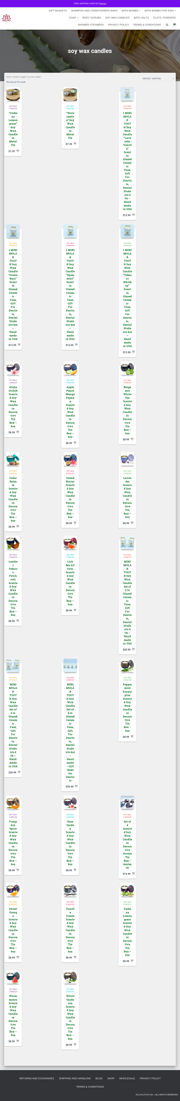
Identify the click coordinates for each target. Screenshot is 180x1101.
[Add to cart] (133, 215)
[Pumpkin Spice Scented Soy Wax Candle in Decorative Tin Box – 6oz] (13, 802)
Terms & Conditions (147, 24)
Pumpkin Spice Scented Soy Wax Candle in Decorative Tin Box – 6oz (13, 843)
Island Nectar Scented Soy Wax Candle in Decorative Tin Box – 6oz (70, 497)
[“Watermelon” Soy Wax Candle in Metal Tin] (70, 94)
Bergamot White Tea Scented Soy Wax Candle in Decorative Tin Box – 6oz (127, 410)
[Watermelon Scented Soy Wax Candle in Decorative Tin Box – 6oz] (13, 977)
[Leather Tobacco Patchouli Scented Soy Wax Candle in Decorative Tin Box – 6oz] (13, 542)
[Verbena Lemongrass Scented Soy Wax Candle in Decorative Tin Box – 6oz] (127, 889)
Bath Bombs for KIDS (159, 10)
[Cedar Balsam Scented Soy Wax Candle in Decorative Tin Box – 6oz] (13, 459)
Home (8, 77)
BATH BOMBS (130, 10)
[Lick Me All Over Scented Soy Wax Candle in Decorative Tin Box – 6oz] (70, 542)
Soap (73, 17)
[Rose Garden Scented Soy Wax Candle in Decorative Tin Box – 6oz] (70, 802)
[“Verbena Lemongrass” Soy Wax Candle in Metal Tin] (13, 94)
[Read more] (17, 151)
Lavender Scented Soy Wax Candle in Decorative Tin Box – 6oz (127, 497)
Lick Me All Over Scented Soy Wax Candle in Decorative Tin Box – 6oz (70, 583)
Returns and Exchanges (36, 1078)
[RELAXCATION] (6, 17)
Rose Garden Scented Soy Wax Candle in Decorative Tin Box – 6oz (70, 843)
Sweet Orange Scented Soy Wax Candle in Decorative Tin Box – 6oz (13, 930)
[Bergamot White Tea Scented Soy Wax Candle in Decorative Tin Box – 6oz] (127, 368)
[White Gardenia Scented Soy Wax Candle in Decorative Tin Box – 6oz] (70, 977)
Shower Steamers (91, 24)
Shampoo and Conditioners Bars (94, 10)
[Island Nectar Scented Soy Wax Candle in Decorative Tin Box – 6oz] (70, 459)
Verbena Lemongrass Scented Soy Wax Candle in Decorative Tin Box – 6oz (127, 932)
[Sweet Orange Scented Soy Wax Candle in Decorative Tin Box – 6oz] (13, 889)
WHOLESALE (127, 1078)
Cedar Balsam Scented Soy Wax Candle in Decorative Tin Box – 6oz (13, 499)
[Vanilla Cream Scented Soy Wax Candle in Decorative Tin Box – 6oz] (70, 889)
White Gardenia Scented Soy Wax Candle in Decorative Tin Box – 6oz (70, 1017)
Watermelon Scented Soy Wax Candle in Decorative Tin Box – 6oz (13, 1015)
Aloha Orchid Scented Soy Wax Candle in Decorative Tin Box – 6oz (13, 406)
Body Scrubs (92, 17)
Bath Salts (141, 17)
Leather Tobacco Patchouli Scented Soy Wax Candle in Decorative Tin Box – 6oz (13, 588)
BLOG (99, 1078)
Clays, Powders (164, 17)
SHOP (110, 1078)
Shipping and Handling (75, 1078)
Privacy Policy (118, 24)
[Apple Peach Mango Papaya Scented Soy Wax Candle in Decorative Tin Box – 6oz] (70, 368)
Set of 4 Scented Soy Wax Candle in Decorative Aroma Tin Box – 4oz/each (127, 844)
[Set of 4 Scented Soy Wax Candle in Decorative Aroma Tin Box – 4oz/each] (127, 802)
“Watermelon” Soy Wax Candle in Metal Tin (70, 125)
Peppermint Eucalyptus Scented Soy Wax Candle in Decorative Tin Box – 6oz (127, 707)
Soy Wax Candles (117, 17)
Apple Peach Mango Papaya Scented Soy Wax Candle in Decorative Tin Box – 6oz (70, 412)
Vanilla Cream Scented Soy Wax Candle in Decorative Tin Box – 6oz (70, 930)
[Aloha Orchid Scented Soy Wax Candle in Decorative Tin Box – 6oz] (13, 368)
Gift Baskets (58, 10)
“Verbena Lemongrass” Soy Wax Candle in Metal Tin (13, 129)
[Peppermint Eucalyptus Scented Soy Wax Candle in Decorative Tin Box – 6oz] (127, 665)
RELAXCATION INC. (145, 1095)
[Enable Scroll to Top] (174, 1095)
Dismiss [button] (102, 3)
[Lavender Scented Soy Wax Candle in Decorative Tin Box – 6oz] (127, 459)
